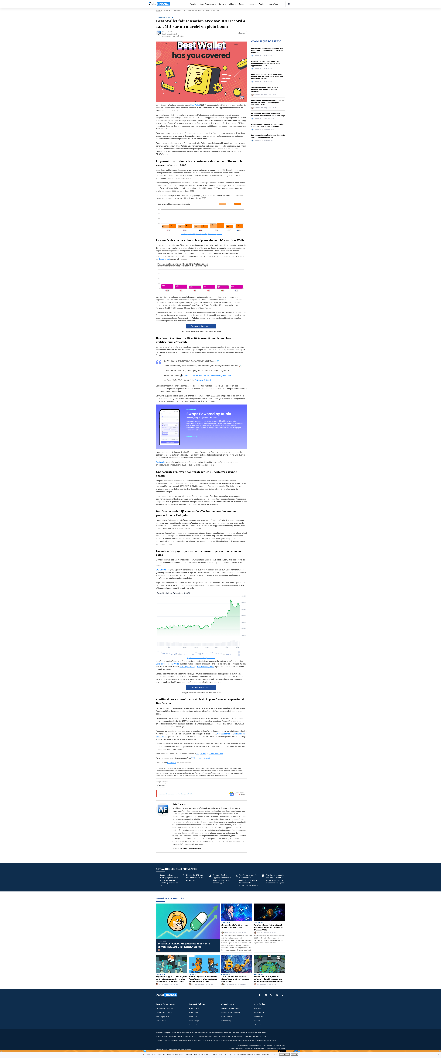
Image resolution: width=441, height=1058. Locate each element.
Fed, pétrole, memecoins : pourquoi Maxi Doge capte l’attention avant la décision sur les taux (267, 50)
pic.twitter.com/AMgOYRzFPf (217, 375)
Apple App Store (216, 754)
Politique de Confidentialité (253, 1048)
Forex (241, 4)
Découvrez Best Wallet (201, 326)
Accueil (158, 11)
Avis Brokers (260, 1004)
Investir (251, 4)
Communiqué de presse (165, 17)
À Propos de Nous (279, 1046)
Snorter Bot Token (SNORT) (167, 664)
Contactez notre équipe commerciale (249, 1046)
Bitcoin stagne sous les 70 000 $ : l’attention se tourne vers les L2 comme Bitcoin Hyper (203, 979)
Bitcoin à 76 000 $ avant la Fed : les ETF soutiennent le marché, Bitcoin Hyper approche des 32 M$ (267, 63)
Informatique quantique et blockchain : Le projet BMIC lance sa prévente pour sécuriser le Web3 (267, 102)
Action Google (194, 1021)
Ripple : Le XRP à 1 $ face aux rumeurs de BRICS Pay (234, 926)
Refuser (294, 1054)
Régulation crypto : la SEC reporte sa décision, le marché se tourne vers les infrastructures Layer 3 (171, 979)
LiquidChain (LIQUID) (164, 1012)
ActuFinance (179, 804)
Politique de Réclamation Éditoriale (274, 1048)
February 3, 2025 (203, 380)
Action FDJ (193, 1017)
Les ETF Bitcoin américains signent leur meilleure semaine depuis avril (235, 979)
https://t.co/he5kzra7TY (193, 375)
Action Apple (193, 1012)
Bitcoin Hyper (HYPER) (164, 1008)
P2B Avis (257, 1021)
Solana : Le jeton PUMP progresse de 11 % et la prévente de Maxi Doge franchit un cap (184, 945)
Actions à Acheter (197, 1004)
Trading (261, 4)
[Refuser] (438, 1055)
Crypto (221, 4)
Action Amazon (194, 1008)
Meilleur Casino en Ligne (230, 1008)
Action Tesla (193, 1025)
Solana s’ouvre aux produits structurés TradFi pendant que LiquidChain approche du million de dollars (269, 980)
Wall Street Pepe (163, 570)
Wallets (231, 4)
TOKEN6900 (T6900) (205, 667)
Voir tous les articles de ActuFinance (186, 848)
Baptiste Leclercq (260, 94)
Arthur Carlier (166, 950)
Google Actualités (187, 794)
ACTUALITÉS (163, 941)
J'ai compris (284, 1054)
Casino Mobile (226, 1017)
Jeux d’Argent (274, 4)
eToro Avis (258, 1025)
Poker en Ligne (226, 1021)
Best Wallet (195, 105)
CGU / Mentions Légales (235, 1048)
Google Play (201, 754)
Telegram (197, 758)
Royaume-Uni (164, 259)
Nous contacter (267, 1046)
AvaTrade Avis (259, 1012)
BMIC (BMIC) (161, 1021)
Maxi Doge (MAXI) (187, 667)
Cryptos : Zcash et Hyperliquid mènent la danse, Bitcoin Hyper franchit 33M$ (268, 927)
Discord (207, 758)
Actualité (193, 4)
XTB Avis (257, 1008)
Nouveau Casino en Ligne (230, 1012)
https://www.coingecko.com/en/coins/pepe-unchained (201, 658)
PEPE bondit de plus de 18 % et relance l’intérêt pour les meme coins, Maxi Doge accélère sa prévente (267, 76)
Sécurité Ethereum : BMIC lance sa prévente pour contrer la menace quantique (264, 89)
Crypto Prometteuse (206, 4)
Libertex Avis (258, 1017)
